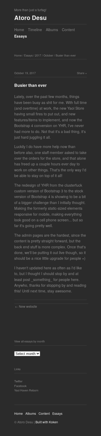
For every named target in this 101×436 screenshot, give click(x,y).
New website (28, 306)
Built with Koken (46, 422)
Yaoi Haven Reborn (26, 390)
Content (68, 29)
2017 (38, 55)
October (48, 55)
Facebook (20, 386)
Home (19, 29)
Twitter (18, 381)
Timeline (35, 29)
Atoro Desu (30, 17)
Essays (20, 36)
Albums (52, 29)
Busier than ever (66, 55)
